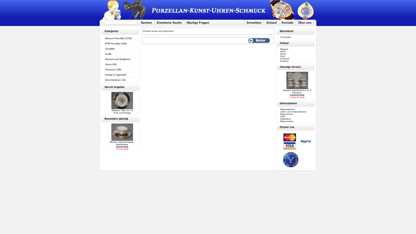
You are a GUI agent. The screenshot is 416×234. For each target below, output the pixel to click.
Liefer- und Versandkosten (293, 111)
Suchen (146, 22)
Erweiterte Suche (169, 22)
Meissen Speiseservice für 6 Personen (297, 91)
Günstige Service (290, 66)
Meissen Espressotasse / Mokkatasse (122, 143)
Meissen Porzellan (114, 38)
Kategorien (111, 31)
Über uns (305, 22)
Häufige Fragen (198, 22)
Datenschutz (286, 114)
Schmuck (110, 69)
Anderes (284, 61)
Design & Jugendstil (115, 74)
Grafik (108, 54)
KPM (282, 51)
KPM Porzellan (112, 43)
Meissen (284, 49)
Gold (282, 56)
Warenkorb (286, 31)
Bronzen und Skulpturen (117, 59)
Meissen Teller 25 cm (122, 110)
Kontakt (287, 22)
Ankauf (271, 22)
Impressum (285, 119)
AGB (282, 116)
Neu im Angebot (114, 87)
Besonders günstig (116, 118)
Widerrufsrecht (287, 109)
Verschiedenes (113, 80)
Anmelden (254, 22)
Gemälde (110, 48)
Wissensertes (286, 121)
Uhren (108, 64)
